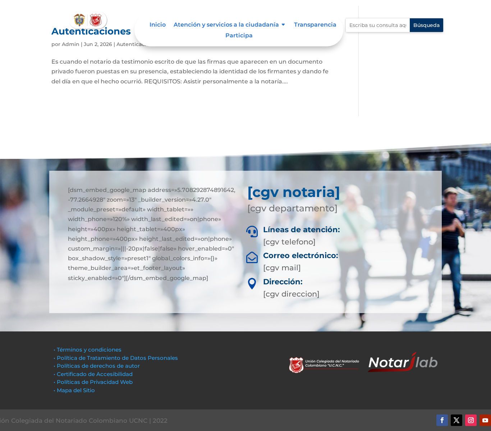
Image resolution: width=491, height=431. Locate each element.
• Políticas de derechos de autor (97, 365)
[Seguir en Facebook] (442, 420)
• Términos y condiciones (87, 349)
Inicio (158, 25)
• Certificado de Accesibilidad (93, 374)
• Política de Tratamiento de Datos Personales (116, 357)
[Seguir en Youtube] (485, 420)
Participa (239, 36)
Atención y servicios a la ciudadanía (226, 25)
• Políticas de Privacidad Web (93, 382)
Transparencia (315, 25)
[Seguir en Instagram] (471, 420)
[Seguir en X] (456, 420)
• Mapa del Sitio (75, 390)
